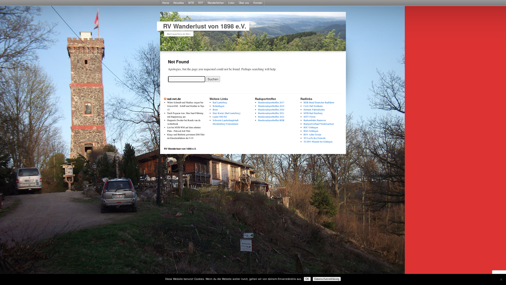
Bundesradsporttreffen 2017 (271, 102)
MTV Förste (309, 116)
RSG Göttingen (311, 130)
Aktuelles (178, 3)
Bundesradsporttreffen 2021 (271, 113)
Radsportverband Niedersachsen (319, 123)
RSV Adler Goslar (312, 134)
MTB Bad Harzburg (313, 113)
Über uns (244, 3)
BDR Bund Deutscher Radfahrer (319, 102)
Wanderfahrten (216, 3)
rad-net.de (174, 99)
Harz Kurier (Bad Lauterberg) (227, 113)
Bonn (215, 109)
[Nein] (501, 279)
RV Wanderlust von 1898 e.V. (204, 26)
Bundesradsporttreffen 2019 (271, 105)
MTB (191, 3)
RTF (200, 3)
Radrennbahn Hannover (315, 120)
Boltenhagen (218, 105)
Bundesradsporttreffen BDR (271, 120)
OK (307, 278)
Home (165, 3)
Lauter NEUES (220, 116)
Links (231, 3)
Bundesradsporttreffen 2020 (271, 109)
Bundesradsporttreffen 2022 (271, 116)
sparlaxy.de (341, 156)
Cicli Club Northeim (313, 105)
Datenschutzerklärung (326, 278)
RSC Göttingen (311, 127)
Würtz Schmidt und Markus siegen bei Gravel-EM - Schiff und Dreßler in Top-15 (186, 106)
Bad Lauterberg (220, 102)
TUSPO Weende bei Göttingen (318, 141)
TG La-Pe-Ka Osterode (315, 138)
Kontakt (257, 3)
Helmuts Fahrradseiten (314, 109)
